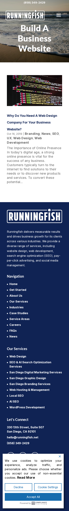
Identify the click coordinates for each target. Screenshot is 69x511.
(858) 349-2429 (34, 2)
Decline (18, 487)
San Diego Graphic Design (27, 378)
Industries (16, 307)
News (46, 134)
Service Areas (19, 319)
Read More (26, 477)
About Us (15, 295)
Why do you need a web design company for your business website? (32, 122)
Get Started (17, 290)
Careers (15, 325)
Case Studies (18, 313)
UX (9, 138)
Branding (32, 134)
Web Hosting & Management (29, 390)
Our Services (18, 301)
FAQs (13, 330)
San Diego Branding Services (29, 384)
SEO (55, 134)
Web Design (23, 138)
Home (13, 284)
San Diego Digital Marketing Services (35, 372)
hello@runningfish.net (22, 437)
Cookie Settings (48, 487)
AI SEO (14, 401)
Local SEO (16, 395)
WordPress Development (27, 407)
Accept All (33, 497)
